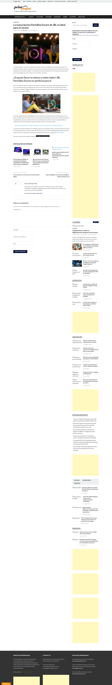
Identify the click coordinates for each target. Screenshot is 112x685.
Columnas (73, 16)
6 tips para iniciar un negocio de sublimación (90, 372)
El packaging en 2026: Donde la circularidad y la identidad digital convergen (90, 246)
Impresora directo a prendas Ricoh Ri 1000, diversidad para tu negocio (90, 489)
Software (48, 16)
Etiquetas (77, 483)
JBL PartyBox (60, 132)
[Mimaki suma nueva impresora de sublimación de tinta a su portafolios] (77, 348)
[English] (73, 68)
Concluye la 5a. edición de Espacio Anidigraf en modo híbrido (90, 285)
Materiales (57, 16)
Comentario (17, 209)
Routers (34, 1)
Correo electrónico (20, 236)
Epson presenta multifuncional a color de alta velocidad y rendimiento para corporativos (90, 510)
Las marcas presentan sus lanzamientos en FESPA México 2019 (90, 303)
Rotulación (29, 1)
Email (73, 38)
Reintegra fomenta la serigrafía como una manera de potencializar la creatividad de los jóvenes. (89, 541)
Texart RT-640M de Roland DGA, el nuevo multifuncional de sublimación (90, 499)
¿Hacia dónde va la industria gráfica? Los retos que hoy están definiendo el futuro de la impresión (85, 448)
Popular (76, 480)
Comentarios (86, 480)
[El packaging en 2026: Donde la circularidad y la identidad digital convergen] (77, 244)
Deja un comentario (33, 30)
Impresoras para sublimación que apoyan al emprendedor (91, 357)
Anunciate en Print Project (60, 1)
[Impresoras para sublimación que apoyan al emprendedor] (77, 357)
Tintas (24, 1)
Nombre (16, 229)
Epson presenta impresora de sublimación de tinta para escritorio (90, 381)
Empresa (74, 48)
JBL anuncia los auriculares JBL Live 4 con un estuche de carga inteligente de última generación (41, 162)
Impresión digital (20, 16)
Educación (81, 16)
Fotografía (39, 16)
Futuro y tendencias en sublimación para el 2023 (89, 341)
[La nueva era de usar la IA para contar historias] (77, 253)
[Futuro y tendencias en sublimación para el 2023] (77, 340)
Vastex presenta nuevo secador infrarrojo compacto (88, 532)
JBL (32, 71)
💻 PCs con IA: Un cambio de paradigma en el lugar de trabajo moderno (90, 262)
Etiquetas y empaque (41, 1)
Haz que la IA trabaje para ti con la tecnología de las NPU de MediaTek (90, 271)
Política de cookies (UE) (72, 1)
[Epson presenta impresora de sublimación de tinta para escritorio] (77, 379)
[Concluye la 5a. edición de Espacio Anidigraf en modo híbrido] (77, 284)
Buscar (74, 22)
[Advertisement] (83, 82)
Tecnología (16, 22)
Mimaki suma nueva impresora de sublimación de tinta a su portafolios (90, 349)
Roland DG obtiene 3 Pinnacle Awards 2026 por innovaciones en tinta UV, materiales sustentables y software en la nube (84, 425)
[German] (74, 68)
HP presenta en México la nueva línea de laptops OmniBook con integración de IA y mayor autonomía (21, 162)
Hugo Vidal (24, 30)
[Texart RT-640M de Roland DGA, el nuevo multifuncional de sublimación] (77, 496)
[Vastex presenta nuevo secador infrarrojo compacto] (75, 532)
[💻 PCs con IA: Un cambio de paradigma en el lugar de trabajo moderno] (77, 261)
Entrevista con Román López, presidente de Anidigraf (89, 294)
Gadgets (31, 16)
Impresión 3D (50, 1)
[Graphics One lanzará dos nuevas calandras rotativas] (77, 365)
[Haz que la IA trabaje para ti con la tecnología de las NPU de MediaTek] (77, 270)
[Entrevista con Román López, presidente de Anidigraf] (77, 293)
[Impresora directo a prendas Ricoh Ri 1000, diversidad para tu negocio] (76, 487)
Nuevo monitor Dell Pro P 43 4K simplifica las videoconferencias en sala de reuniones (60, 154)
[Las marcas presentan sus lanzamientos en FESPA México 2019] (77, 302)
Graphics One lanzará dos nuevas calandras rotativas (90, 365)
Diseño (65, 16)
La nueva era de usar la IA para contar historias (90, 254)
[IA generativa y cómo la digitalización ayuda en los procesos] (78, 226)
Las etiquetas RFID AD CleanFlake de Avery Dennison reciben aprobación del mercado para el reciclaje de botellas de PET (85, 442)
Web (14, 243)
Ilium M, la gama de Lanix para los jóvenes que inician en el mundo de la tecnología (89, 519)
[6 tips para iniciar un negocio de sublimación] (77, 372)
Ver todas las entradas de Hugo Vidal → (34, 193)
